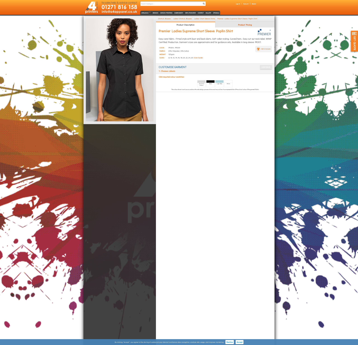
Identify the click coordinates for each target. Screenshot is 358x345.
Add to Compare (265, 49)
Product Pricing (245, 24)
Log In (238, 4)
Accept (239, 342)
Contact (201, 13)
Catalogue (145, 13)
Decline (229, 342)
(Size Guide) (198, 57)
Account (246, 4)
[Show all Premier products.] (265, 32)
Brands (155, 13)
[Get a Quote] (354, 41)
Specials (216, 13)
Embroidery (178, 13)
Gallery (208, 13)
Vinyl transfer (190, 13)
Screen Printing (166, 13)
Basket (254, 4)
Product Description (186, 24)
